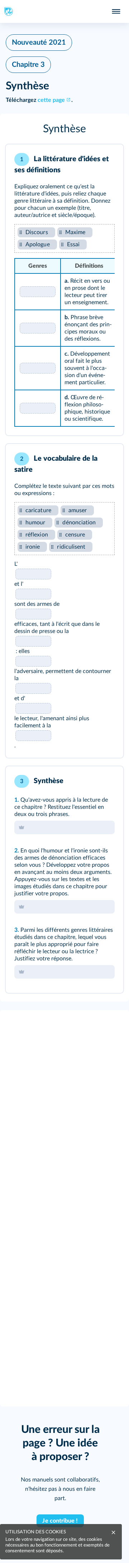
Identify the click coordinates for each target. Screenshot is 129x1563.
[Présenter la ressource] (106, 159)
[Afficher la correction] (88, 159)
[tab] (88, 159)
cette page (51, 100)
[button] (64, 129)
